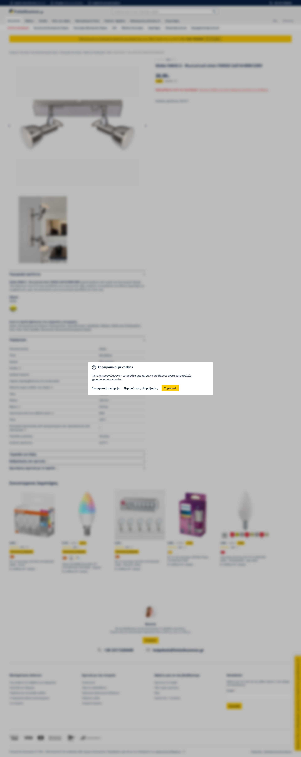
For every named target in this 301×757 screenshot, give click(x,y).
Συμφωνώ (170, 388)
